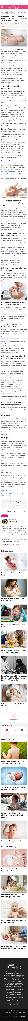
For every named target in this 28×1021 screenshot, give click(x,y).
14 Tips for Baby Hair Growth (11, 841)
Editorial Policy (20, 1010)
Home (2, 11)
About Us (24, 1012)
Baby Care (12, 11)
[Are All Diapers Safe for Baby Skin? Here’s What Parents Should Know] (14, 935)
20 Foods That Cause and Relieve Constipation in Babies (13, 788)
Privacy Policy (7, 1010)
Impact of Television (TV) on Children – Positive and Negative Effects (12, 815)
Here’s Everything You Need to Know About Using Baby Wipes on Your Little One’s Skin (14, 18)
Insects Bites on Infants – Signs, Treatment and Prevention (12, 762)
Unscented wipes (6, 341)
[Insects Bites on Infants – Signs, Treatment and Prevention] (14, 750)
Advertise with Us (18, 1012)
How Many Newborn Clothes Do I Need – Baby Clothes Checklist (12, 870)
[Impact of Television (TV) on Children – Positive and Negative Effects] (14, 802)
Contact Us (14, 1014)
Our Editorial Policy (10, 511)
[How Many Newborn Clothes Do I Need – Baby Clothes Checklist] (14, 858)
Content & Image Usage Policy (8, 1012)
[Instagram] (14, 1004)
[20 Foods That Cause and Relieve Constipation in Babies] (14, 776)
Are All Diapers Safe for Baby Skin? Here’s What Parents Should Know (13, 947)
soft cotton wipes (6, 171)
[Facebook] (10, 1004)
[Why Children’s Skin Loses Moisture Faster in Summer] (14, 909)
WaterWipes (12, 251)
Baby (7, 11)
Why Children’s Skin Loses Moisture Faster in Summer (13, 921)
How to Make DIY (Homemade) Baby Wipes (13, 494)
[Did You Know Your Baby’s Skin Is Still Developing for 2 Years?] (14, 884)
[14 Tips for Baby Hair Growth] (14, 830)
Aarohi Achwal (6, 24)
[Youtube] (17, 1004)
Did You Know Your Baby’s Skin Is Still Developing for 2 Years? (12, 896)
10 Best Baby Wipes (6, 496)
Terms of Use (13, 1010)
